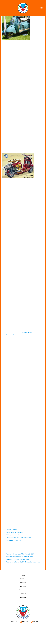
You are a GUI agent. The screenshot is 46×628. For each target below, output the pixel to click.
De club (23, 586)
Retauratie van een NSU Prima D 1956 (19, 557)
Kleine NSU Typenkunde (14, 532)
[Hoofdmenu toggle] (41, 8)
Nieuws (23, 579)
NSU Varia (23, 597)
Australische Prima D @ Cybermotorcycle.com (23, 562)
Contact (23, 594)
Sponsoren (23, 590)
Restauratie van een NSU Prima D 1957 (20, 554)
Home (23, 575)
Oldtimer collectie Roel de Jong (17, 559)
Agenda (23, 583)
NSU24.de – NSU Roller (14, 540)
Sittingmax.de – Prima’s (14, 535)
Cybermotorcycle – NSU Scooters (18, 538)
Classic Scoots (11, 530)
